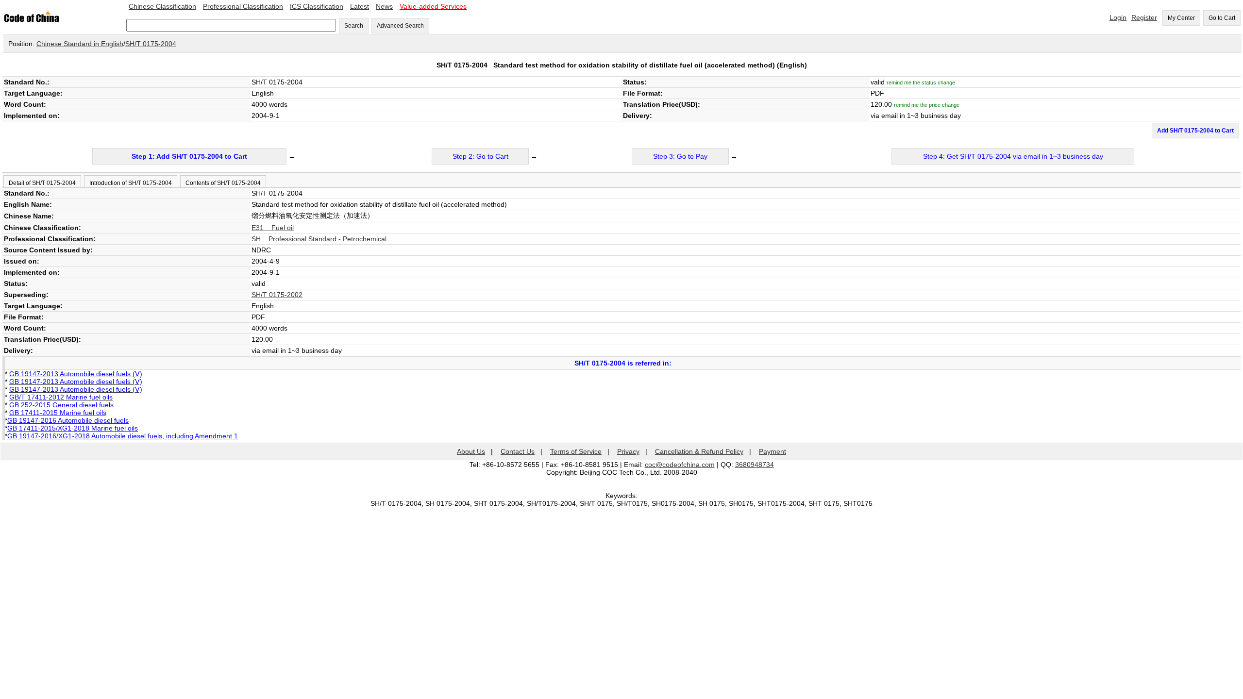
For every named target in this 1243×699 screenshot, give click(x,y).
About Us (471, 451)
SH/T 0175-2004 (150, 44)
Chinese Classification (162, 6)
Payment (772, 451)
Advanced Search (400, 25)
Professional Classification (243, 6)
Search (353, 25)
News (384, 6)
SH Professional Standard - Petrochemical (319, 239)
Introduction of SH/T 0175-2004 (130, 183)
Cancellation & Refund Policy (699, 451)
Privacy (628, 451)
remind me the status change (921, 82)
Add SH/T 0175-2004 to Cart (1195, 130)
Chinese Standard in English (79, 44)
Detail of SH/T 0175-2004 (42, 183)
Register (1144, 17)
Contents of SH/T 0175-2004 (223, 183)
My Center (1181, 18)
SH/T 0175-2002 (277, 295)
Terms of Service (576, 451)
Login (1117, 17)
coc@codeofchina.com (680, 464)
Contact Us (518, 451)
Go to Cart (1222, 18)
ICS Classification (316, 6)
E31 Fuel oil (273, 228)
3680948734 (754, 464)
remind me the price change (926, 105)
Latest (359, 6)
